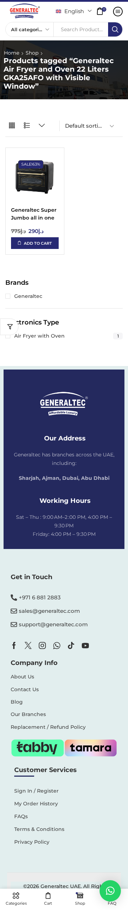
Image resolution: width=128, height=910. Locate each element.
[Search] (115, 29)
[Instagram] (42, 645)
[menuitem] (74, 11)
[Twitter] (28, 645)
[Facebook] (14, 645)
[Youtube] (85, 645)
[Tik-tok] (71, 645)
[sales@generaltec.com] (14, 611)
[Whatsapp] (56, 645)
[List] (26, 126)
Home (11, 53)
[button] (103, 11)
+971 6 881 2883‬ (40, 597)
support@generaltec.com (53, 624)
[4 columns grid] (11, 126)
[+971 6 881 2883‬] (14, 597)
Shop (32, 53)
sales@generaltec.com (49, 610)
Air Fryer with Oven (66, 336)
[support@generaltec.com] (14, 624)
